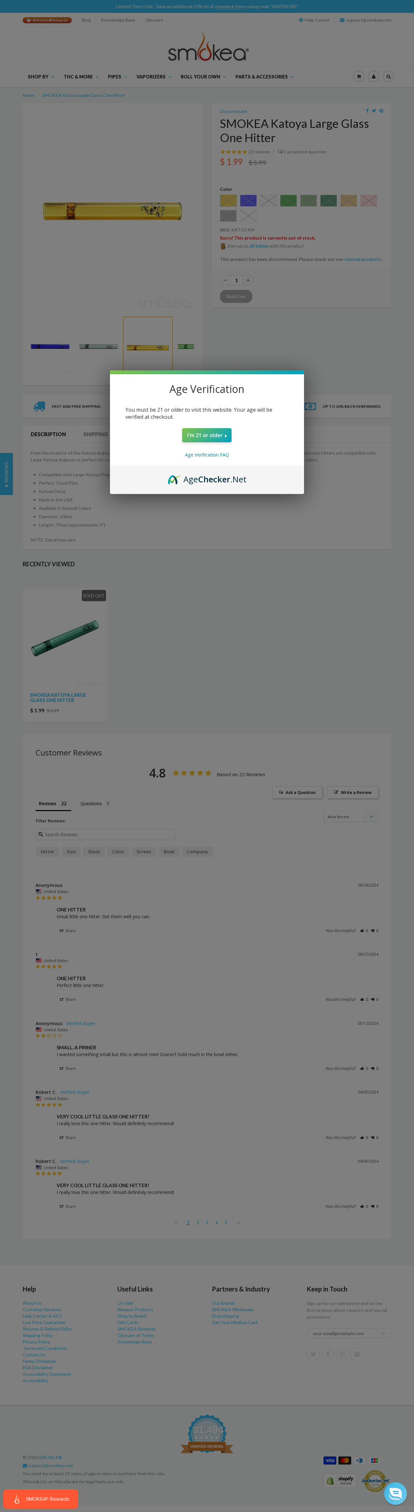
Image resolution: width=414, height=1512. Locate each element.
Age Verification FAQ (207, 455)
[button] (395, 1493)
